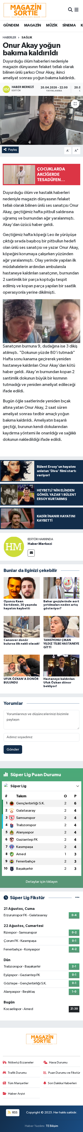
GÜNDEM (11, 25)
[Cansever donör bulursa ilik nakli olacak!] (22, 626)
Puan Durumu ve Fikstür (64, 1072)
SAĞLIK (26, 37)
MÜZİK (51, 25)
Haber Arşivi (16, 1093)
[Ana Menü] (76, 10)
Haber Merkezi (40, 543)
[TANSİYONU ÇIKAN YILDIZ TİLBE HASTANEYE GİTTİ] (61, 626)
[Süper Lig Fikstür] (77, 898)
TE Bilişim (52, 1126)
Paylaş (12, 149)
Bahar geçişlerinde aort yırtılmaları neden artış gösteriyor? (61, 605)
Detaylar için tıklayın (41, 882)
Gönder (13, 749)
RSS (14, 1112)
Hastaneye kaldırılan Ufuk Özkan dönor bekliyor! (59, 682)
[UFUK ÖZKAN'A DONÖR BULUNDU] (22, 665)
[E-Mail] (31, 553)
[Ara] (70, 10)
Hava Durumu (58, 1062)
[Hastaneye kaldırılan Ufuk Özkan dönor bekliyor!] (61, 665)
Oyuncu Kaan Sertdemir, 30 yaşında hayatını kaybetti (20, 605)
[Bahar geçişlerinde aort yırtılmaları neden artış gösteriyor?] (61, 588)
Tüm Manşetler (18, 1083)
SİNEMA (69, 25)
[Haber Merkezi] (14, 546)
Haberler (9, 37)
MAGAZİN (32, 25)
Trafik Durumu (17, 1072)
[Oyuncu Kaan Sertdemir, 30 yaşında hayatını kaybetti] (22, 588)
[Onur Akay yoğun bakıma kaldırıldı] (41, 120)
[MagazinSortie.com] (25, 10)
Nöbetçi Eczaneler (21, 1062)
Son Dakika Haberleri (62, 1083)
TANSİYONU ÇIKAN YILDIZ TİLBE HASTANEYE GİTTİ (61, 644)
